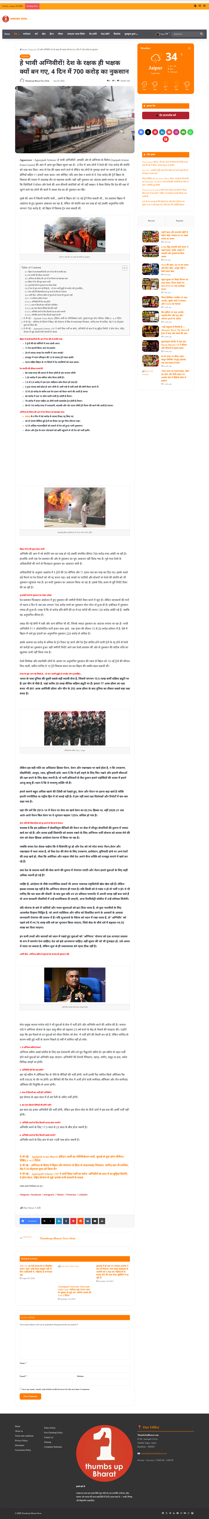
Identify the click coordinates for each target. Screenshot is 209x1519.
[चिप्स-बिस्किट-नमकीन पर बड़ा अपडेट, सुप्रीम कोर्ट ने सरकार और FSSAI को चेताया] (150, 302)
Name (23, 1363)
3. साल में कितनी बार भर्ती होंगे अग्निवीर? (43, 305)
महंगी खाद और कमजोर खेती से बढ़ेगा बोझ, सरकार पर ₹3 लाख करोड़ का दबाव (174, 235)
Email (23, 1376)
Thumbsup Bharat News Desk (37, 81)
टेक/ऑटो (105, 34)
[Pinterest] (73, 1221)
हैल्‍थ (52, 34)
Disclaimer (19, 1445)
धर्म (36, 34)
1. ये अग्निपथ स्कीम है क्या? (38, 298)
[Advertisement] (75, 463)
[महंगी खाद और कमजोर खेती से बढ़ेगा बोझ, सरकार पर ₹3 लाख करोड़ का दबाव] (150, 236)
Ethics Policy (50, 1428)
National (32, 49)
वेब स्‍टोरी (93, 34)
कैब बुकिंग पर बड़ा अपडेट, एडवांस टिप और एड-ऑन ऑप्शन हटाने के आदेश (172, 315)
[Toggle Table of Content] (123, 268)
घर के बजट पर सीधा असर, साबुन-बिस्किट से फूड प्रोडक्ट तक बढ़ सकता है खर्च (173, 359)
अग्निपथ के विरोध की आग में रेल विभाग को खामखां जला (48, 279)
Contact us (48, 1437)
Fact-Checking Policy (53, 1432)
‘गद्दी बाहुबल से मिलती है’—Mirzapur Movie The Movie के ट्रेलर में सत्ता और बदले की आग (175, 330)
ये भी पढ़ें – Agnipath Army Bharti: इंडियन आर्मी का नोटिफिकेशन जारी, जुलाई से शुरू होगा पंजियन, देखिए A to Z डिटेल (72, 318)
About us (19, 1431)
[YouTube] (169, 132)
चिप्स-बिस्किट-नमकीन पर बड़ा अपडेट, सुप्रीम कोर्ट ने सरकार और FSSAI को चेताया (174, 301)
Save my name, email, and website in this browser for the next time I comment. (56, 1389)
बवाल (27, 416)
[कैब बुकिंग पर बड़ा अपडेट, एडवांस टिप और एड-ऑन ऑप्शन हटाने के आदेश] (150, 316)
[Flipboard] (166, 139)
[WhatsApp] (190, 132)
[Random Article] (200, 6)
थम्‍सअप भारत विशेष (76, 34)
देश (15, 34)
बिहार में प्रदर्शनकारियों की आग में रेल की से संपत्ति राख (47, 272)
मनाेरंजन (26, 34)
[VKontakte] (88, 1221)
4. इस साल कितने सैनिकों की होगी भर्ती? (43, 308)
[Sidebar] (204, 6)
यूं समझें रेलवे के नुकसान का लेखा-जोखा (42, 285)
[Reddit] (80, 1221)
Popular (179, 220)
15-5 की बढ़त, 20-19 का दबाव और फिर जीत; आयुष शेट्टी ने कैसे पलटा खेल (174, 268)
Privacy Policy (21, 1440)
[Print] (102, 1221)
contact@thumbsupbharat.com (154, 1453)
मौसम (60, 34)
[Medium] (183, 132)
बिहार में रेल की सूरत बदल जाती (39, 282)
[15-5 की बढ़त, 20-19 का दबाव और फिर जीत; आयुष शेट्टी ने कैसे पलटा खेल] (150, 269)
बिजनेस (117, 34)
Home (7, 34)
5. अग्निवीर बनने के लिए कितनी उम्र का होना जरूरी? (47, 312)
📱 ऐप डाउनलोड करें (166, 115)
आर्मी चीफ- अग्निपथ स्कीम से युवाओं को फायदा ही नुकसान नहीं (50, 295)
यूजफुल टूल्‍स (130, 34)
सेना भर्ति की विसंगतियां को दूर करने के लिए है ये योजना (47, 292)
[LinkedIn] (59, 1221)
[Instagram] (176, 132)
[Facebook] (141, 132)
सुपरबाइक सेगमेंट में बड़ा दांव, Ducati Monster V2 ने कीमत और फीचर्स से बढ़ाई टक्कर (174, 345)
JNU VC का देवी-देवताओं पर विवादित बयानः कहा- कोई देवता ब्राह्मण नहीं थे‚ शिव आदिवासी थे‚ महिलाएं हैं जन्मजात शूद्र (36, 1270)
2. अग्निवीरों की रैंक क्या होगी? (40, 302)
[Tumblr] (66, 1221)
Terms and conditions (24, 1436)
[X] (148, 132)
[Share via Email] (95, 1221)
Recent (151, 220)
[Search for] (201, 34)
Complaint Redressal (53, 1447)
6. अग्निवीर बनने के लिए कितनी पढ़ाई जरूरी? (45, 315)
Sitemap (47, 1442)
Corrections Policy (23, 1450)
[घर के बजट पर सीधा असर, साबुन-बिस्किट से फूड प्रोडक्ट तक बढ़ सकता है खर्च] (150, 360)
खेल (43, 34)
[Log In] (195, 6)
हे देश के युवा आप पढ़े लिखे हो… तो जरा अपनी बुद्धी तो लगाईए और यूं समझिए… (56, 288)
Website (80, 1376)
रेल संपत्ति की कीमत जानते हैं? (39, 275)
